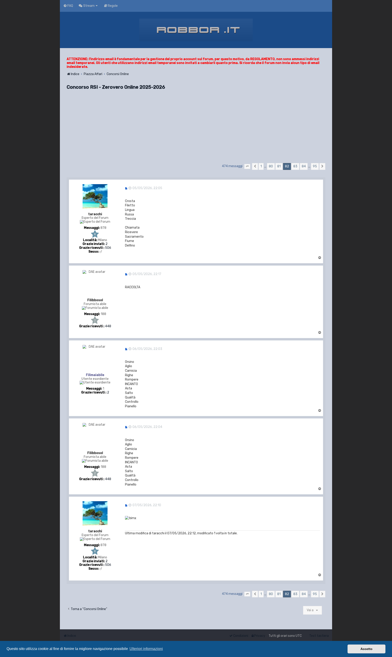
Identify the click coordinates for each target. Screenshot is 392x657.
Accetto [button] (366, 649)
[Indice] (196, 30)
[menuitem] (68, 6)
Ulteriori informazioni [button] (146, 649)
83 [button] (295, 166)
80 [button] (271, 166)
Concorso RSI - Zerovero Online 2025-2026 (116, 87)
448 (108, 326)
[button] (247, 166)
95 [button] (315, 166)
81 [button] (279, 166)
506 (108, 248)
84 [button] (304, 166)
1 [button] (261, 166)
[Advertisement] (196, 128)
